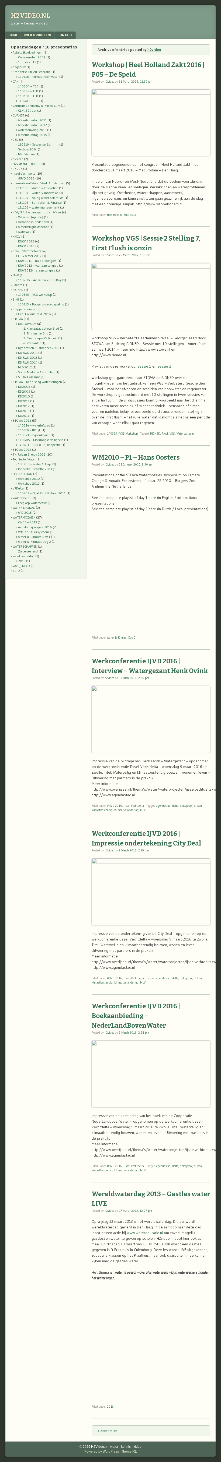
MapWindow (26, 154)
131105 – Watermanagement (38, 207)
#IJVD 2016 (114, 806)
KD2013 (23, 411)
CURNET (18, 115)
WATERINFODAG (24, 508)
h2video (154, 50)
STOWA (18, 319)
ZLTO (16, 571)
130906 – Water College (34, 464)
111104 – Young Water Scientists (41, 198)
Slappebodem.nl (24, 309)
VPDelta (18, 488)
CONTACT (65, 35)
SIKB (16, 299)
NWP (16, 275)
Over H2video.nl (37, 35)
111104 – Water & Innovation (38, 193)
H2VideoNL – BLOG (26, 164)
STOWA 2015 (22, 450)
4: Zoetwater (32, 343)
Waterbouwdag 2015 (32, 135)
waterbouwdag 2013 (32, 130)
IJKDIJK (17, 169)
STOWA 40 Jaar (29, 377)
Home (13, 35)
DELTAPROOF (27, 324)
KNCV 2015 (26, 241)
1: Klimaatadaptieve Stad (41, 328)
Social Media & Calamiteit (36, 372)
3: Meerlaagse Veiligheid (40, 338)
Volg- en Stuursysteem (33, 532)
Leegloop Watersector (32, 503)
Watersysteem (185, 433)
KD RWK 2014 (27, 362)
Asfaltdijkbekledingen (28, 52)
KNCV (16, 236)
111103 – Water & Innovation (38, 188)
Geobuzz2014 (27, 149)
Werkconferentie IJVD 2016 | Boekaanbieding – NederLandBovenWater (136, 1015)
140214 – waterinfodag (34, 425)
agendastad (163, 806)
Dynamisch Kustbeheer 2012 (38, 348)
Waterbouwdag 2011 (32, 120)
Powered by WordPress (101, 1451)
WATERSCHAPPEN (25, 546)
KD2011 (23, 401)
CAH (16, 81)
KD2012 (24, 406)
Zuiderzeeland (28, 551)
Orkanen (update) (30, 217)
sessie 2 (164, 366)
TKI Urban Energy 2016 (29, 454)
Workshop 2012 (29, 483)
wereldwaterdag (23, 556)
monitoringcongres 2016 (35, 527)
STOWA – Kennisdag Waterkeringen (37, 382)
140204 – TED (28, 86)
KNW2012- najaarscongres (36, 270)
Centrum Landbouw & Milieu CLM (36, 106)
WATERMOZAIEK (24, 517)
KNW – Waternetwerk (27, 251)
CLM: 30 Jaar (27, 110)
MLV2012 (25, 367)
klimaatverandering (126, 810)
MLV (143, 810)
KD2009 (24, 391)
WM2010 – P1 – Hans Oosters (136, 457)
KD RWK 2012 (27, 353)
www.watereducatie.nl (145, 1232)
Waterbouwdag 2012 (32, 125)
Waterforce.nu (22, 498)
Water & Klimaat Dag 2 (121, 637)
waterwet (24, 232)
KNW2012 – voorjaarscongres (38, 265)
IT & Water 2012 (30, 256)
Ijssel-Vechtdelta (134, 806)
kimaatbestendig (102, 810)
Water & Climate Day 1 (34, 537)
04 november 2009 (32, 57)
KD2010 (24, 396)
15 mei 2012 (27, 62)
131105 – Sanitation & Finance (40, 202)
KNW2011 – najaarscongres (37, 261)
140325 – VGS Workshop (35, 295)
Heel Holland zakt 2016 (122, 215)
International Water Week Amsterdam (39, 183)
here (152, 497)
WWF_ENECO (21, 566)
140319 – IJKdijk (29, 430)
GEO (15, 140)
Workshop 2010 (29, 479)
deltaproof (186, 806)
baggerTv (19, 67)
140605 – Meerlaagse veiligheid (40, 440)
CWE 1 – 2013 (27, 522)
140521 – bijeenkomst (34, 435)
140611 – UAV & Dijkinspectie (39, 445)
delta (175, 806)
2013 (110, 1406)
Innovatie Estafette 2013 (35, 469)
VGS (172, 433)
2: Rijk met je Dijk (35, 333)
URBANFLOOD (22, 474)
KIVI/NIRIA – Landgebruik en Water (37, 212)
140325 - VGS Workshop (122, 433)
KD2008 (24, 387)
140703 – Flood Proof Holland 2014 (42, 493)
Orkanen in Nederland (33, 222)
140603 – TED (28, 101)
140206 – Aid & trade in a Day (39, 280)
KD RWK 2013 (27, 357)
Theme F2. (129, 1451)
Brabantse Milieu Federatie (32, 72)
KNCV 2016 (26, 246)
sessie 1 (144, 366)
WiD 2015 (25, 512)
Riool (165, 433)
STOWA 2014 (22, 420)
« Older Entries (107, 1431)
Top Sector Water (24, 459)
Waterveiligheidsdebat (33, 227)
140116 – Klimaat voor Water (38, 77)
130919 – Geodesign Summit (38, 144)
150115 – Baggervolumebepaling (41, 304)
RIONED (155, 433)
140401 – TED (28, 96)
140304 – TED (28, 91)
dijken (198, 806)
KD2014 (24, 416)
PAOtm (17, 285)
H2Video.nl (30, 15)
